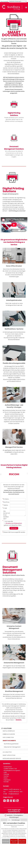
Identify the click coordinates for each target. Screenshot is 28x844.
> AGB (5, 772)
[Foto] (14, 474)
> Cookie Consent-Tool (10, 768)
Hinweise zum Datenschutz (13, 523)
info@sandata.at (14, 794)
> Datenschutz (7, 767)
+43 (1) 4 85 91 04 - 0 (15, 789)
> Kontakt (6, 782)
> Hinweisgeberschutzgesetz (11, 770)
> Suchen (6, 776)
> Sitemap (6, 774)
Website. (19, 720)
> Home (5, 778)
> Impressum (7, 780)
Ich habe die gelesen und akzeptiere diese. (13, 523)
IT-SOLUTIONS (6, 728)
